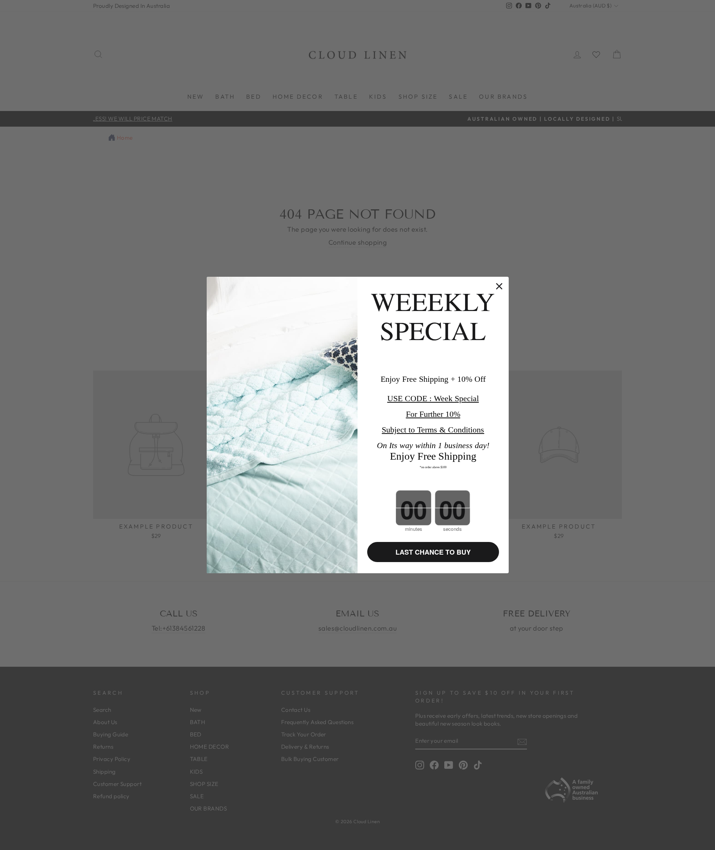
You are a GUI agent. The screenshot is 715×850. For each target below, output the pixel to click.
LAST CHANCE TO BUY (433, 552)
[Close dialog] (499, 286)
